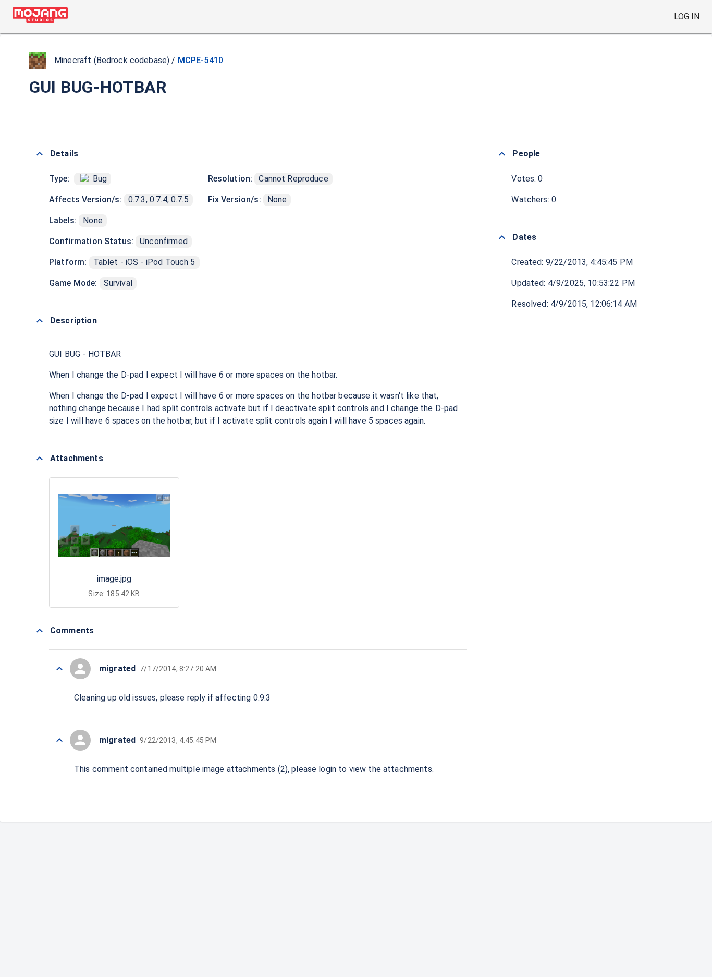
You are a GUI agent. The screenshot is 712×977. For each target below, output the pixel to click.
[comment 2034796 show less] (59, 668)
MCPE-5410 (200, 60)
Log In (686, 16)
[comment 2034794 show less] (59, 740)
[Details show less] (39, 153)
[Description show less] (39, 320)
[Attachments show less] (39, 458)
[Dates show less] (502, 237)
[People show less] (502, 153)
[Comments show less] (39, 630)
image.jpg (114, 579)
